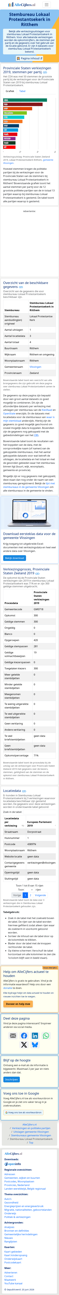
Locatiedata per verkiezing (12, 822)
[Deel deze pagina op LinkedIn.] (35, 1035)
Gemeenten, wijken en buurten (22, 1178)
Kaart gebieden (13, 1251)
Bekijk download (14, 558)
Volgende (40, 895)
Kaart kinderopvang (15, 1255)
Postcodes (10, 1181)
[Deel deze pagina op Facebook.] (24, 1035)
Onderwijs (10, 1213)
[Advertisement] (29, 244)
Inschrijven (11, 1079)
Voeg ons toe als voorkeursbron (24, 1112)
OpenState (9, 413)
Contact (8, 1276)
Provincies (10, 1185)
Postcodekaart (12, 1262)
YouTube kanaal (13, 1283)
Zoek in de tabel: (12, 812)
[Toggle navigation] (46, 5)
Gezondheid (11, 1202)
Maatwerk (10, 1279)
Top (31, 1142)
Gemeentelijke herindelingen (21, 1234)
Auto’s (7, 1199)
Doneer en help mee (18, 1004)
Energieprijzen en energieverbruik (24, 1206)
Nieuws (8, 1238)
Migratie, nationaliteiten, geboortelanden (28, 1209)
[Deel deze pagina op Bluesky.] (35, 1044)
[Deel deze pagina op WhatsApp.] (46, 1035)
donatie (7, 988)
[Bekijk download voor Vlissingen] (29, 512)
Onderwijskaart (13, 1259)
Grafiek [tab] (10, 91)
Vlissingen (35, 366)
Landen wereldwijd (15, 1188)
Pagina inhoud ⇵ (31, 58)
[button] (45, 72)
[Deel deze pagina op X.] (24, 1044)
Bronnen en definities (16, 1230)
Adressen (9, 1174)
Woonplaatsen (26, 1181)
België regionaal (36, 1188)
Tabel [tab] (22, 91)
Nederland (23, 1185)
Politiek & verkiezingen (17, 1217)
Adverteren (10, 1272)
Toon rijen (29, 889)
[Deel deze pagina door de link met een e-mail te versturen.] (13, 1035)
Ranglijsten (10, 1241)
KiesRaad (47, 410)
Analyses (9, 1227)
